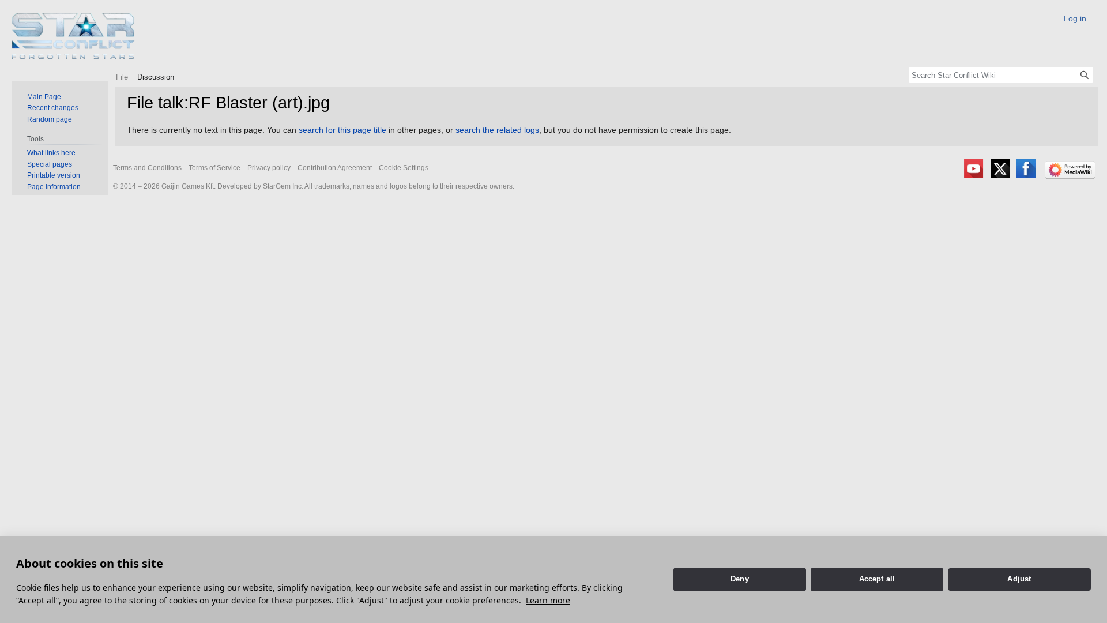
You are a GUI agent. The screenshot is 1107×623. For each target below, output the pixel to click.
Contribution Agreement (335, 168)
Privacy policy (269, 168)
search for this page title (342, 129)
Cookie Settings (403, 168)
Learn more (548, 600)
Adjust (1019, 579)
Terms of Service (214, 168)
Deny (740, 579)
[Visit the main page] (73, 36)
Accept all (877, 579)
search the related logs (497, 129)
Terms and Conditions (147, 168)
